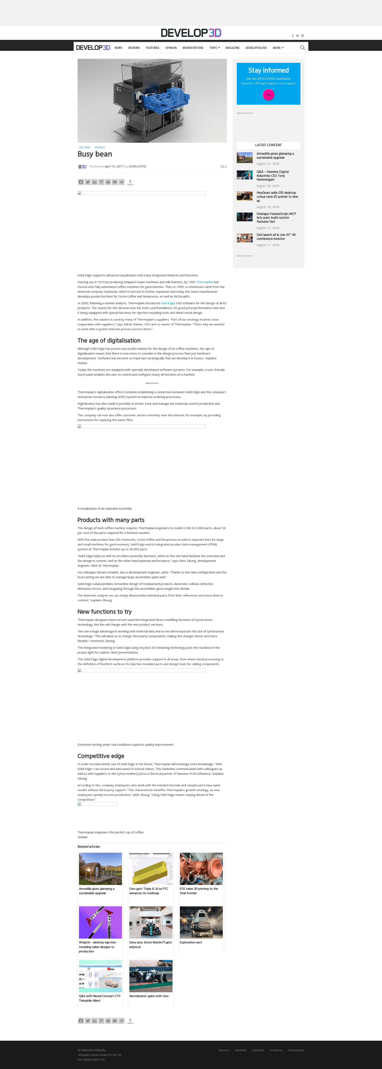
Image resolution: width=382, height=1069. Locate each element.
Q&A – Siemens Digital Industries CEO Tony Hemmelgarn (273, 176)
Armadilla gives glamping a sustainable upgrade (275, 156)
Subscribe (258, 1050)
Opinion (170, 47)
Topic (213, 47)
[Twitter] (297, 35)
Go (269, 95)
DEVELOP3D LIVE (256, 47)
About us (224, 1050)
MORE (277, 47)
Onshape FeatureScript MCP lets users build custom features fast (276, 218)
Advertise (241, 1050)
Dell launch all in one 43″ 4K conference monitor (276, 237)
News (118, 47)
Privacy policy (296, 1050)
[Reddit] (108, 182)
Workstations (193, 47)
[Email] (115, 182)
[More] (122, 182)
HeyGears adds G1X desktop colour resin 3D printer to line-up (278, 197)
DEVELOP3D (137, 166)
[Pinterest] (101, 182)
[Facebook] (292, 35)
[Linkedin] (94, 182)
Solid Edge (168, 303)
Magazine (233, 47)
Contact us (276, 1050)
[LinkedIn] (302, 35)
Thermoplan (204, 282)
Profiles (100, 147)
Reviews (134, 47)
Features (152, 47)
